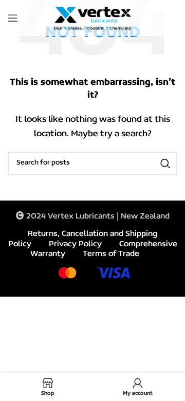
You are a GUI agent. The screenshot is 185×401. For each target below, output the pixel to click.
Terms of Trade (111, 254)
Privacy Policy (75, 244)
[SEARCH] (165, 163)
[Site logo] (92, 18)
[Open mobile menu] (13, 18)
